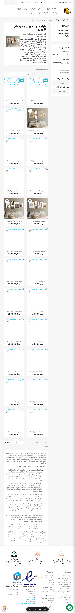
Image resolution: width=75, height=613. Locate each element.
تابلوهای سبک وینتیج (29, 9)
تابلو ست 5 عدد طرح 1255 (37, 100)
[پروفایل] (30, 609)
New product (58, 62)
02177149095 (59, 2)
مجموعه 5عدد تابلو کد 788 (14, 221)
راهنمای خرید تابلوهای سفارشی (47, 12)
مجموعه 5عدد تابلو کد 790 (14, 191)
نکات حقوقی (50, 584)
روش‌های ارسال (49, 575)
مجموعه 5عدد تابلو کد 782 (14, 311)
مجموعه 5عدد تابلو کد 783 (37, 311)
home (54, 9)
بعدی (7, 442)
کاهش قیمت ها (67, 575)
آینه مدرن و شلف (63, 33)
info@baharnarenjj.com (28, 603)
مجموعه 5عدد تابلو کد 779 (37, 371)
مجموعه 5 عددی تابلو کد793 (37, 161)
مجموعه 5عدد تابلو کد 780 (14, 341)
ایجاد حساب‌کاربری (13, 594)
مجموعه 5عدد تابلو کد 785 (37, 281)
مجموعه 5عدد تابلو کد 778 (14, 371)
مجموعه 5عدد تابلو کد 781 (37, 341)
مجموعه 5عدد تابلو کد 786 (14, 251)
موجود (56, 54)
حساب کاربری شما (12, 586)
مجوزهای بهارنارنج (48, 587)
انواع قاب (18, 9)
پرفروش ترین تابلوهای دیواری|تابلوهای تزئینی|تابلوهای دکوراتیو (64, 584)
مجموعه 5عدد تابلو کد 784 (14, 281)
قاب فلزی (68, 602)
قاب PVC (68, 600)
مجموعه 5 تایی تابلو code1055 (14, 130)
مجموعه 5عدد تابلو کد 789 (37, 221)
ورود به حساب (14, 592)
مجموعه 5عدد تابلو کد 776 (14, 401)
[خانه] (40, 609)
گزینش (17, 74)
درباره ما (31, 12)
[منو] (45, 609)
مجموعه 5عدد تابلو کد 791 (37, 191)
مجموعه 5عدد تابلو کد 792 (14, 161)
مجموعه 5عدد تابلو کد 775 (37, 432)
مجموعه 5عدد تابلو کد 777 (37, 401)
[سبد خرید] (35, 609)
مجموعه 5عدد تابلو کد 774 (14, 432)
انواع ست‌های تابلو (44, 9)
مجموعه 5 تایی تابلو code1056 (37, 130)
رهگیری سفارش (13, 589)
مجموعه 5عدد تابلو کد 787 (37, 251)
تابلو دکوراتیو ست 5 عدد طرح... (14, 100)
